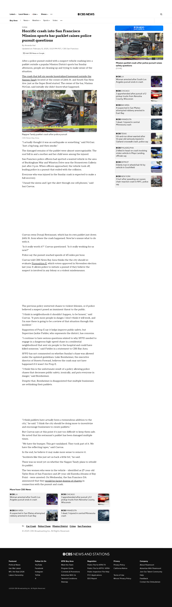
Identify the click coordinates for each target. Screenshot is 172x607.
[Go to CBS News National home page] (86, 14)
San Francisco (84, 526)
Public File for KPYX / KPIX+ (98, 568)
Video (55, 20)
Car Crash (31, 526)
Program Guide (67, 568)
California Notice (120, 568)
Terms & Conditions (69, 578)
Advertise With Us (68, 575)
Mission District (60, 526)
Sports (46, 20)
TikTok (37, 575)
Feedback (144, 578)
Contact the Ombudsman (150, 582)
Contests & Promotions (70, 572)
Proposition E (39, 263)
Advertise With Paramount (150, 568)
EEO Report (92, 578)
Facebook (39, 568)
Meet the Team (67, 565)
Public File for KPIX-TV (96, 565)
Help (142, 575)
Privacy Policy (119, 565)
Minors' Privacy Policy (122, 578)
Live (35, 14)
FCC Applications (94, 575)
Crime (24, 27)
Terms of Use (119, 575)
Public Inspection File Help (98, 572)
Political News (14, 565)
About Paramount (147, 565)
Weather (36, 20)
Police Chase (44, 526)
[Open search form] (161, 14)
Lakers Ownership (16, 575)
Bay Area (14, 20)
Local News (24, 14)
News (26, 20)
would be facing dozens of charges (63, 480)
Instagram (39, 572)
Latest (12, 14)
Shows (44, 14)
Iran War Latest (15, 568)
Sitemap (64, 582)
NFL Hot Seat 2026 (16, 572)
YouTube (38, 565)
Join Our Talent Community (151, 572)
